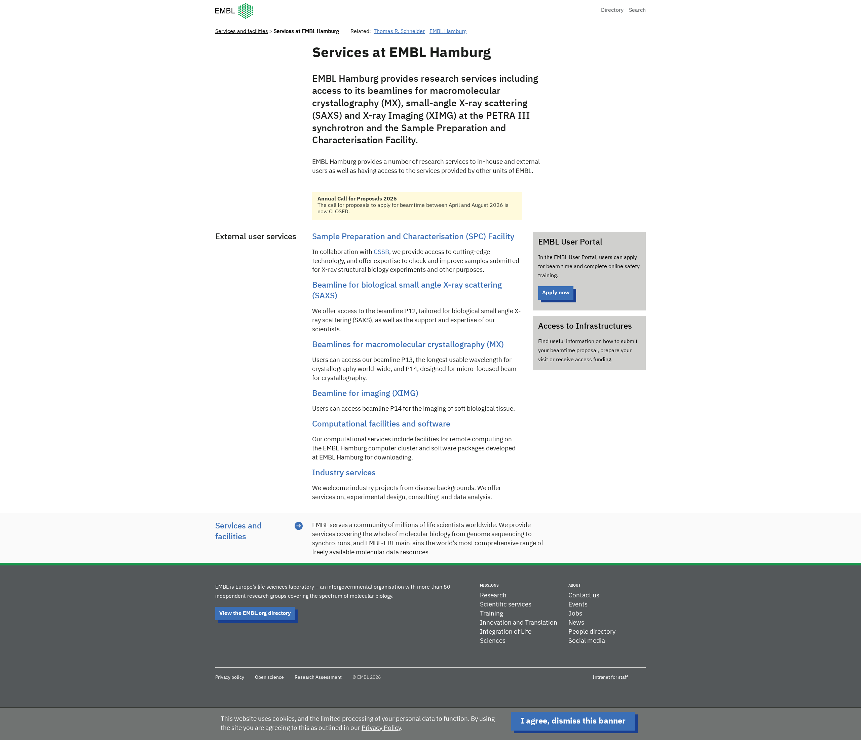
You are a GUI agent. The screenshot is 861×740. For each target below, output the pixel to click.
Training (491, 613)
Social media (586, 641)
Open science (269, 677)
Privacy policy (229, 677)
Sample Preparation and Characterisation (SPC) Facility (413, 237)
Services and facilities (241, 31)
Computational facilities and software (381, 424)
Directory (612, 10)
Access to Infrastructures (585, 326)
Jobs (575, 613)
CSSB (381, 252)
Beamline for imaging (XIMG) (365, 394)
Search (637, 10)
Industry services (344, 473)
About (574, 585)
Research (493, 595)
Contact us (583, 595)
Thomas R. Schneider (399, 31)
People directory (591, 632)
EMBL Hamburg (447, 31)
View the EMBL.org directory (255, 613)
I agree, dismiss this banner (573, 721)
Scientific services (505, 604)
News (576, 623)
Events (578, 604)
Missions (489, 585)
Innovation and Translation (518, 623)
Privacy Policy (381, 728)
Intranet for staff (610, 677)
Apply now (555, 293)
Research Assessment (318, 677)
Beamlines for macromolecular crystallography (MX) (408, 345)
